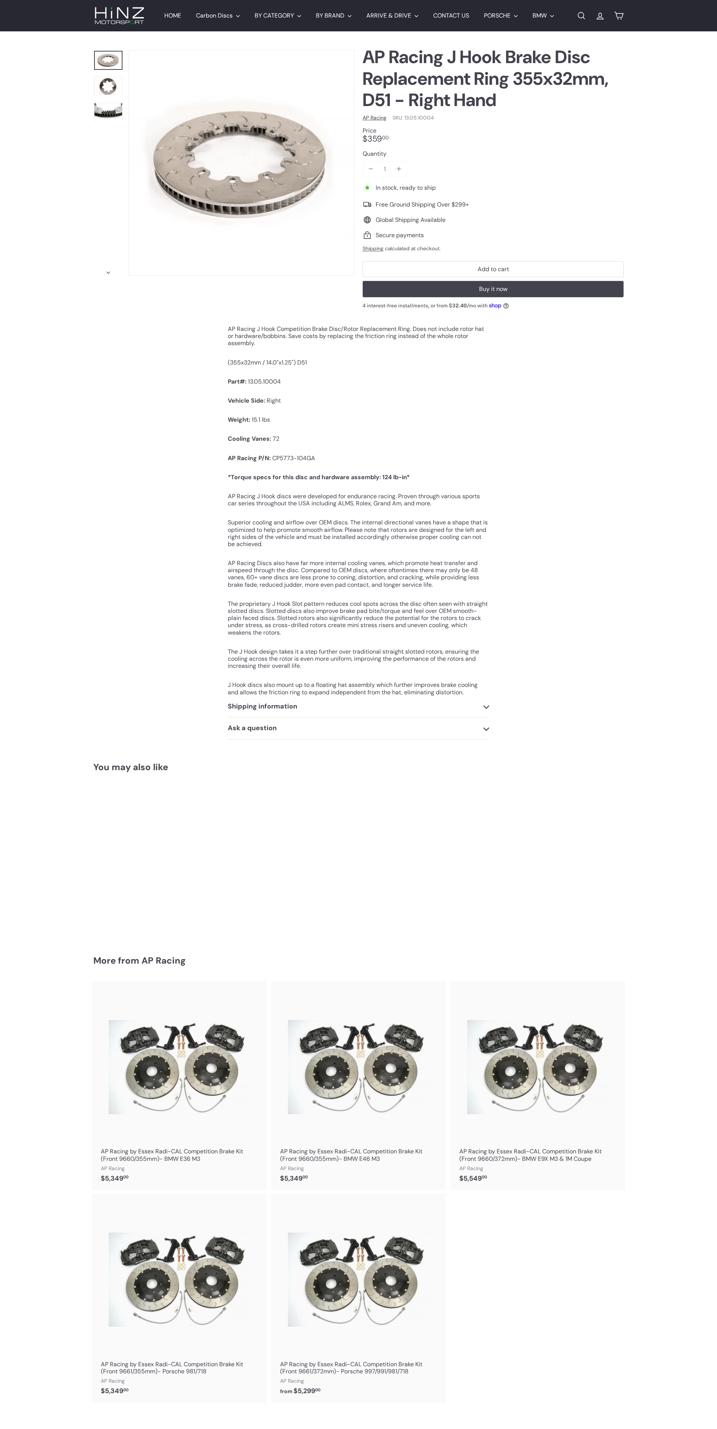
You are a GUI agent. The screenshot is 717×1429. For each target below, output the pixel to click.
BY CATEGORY (275, 15)
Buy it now (493, 289)
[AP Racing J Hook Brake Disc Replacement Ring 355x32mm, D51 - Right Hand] (134, 858)
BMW (540, 15)
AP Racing (164, 960)
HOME (172, 15)
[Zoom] (241, 162)
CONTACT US (451, 15)
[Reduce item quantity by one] (371, 169)
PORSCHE (498, 15)
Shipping (373, 248)
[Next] (108, 270)
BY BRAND (331, 15)
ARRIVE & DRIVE (389, 15)
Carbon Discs (215, 15)
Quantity (375, 153)
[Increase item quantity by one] (399, 169)
